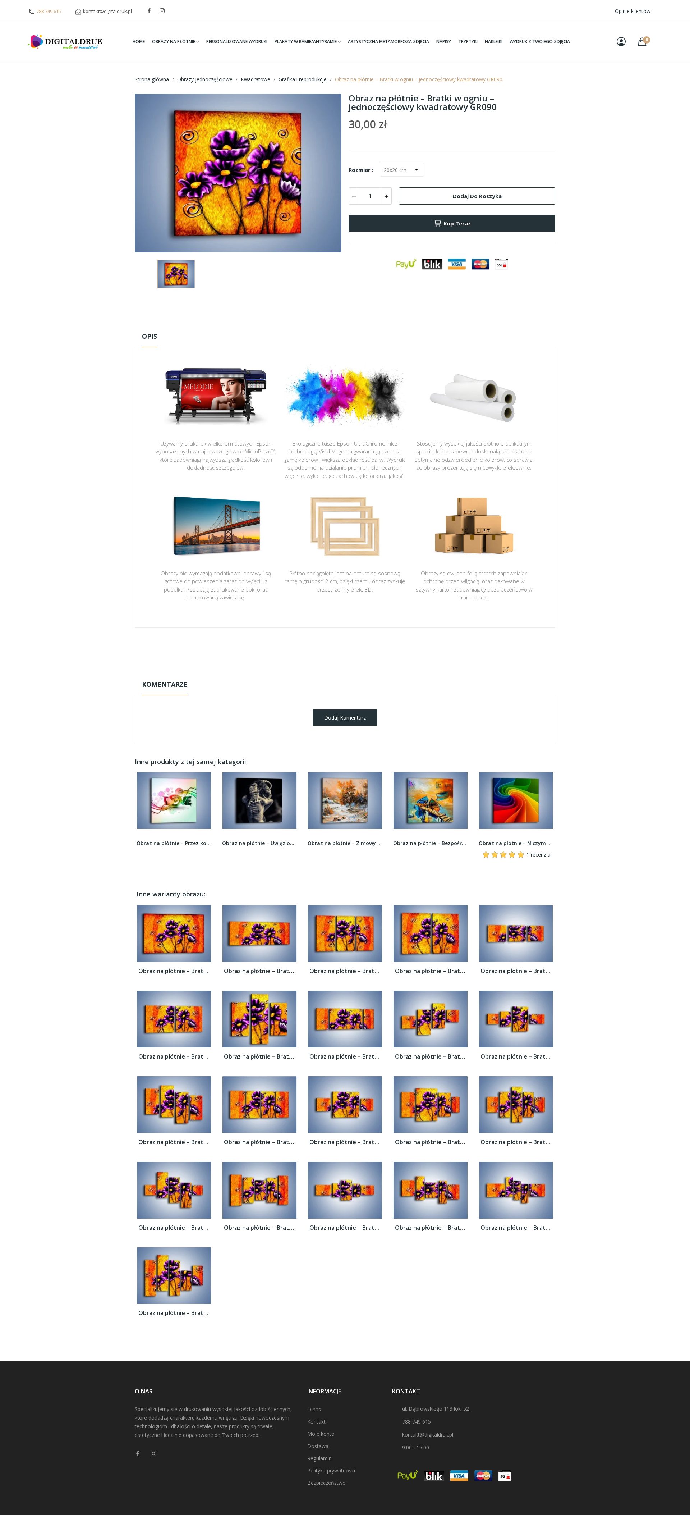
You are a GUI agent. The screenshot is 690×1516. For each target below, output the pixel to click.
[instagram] (162, 11)
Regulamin (319, 1458)
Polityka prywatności (331, 1470)
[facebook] (149, 11)
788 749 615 (48, 11)
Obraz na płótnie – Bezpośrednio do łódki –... (345, 843)
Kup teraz (457, 223)
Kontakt (316, 1421)
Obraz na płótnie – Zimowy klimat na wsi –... (259, 843)
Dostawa (317, 1446)
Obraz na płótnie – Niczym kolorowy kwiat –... (430, 843)
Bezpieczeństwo (326, 1482)
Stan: (337, 672)
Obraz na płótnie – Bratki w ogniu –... (174, 971)
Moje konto (321, 1433)
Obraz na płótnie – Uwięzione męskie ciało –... (174, 843)
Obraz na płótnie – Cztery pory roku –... (516, 843)
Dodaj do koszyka (477, 196)
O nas (314, 1409)
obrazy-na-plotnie (354, 650)
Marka (324, 650)
